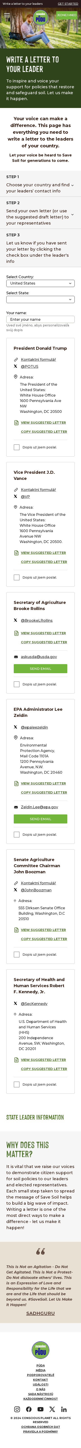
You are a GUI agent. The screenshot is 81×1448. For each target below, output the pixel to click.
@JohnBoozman (36, 890)
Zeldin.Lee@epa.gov (39, 807)
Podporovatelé (40, 1375)
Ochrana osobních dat (40, 1427)
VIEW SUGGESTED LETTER (43, 423)
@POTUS (29, 366)
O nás (40, 1389)
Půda (40, 1365)
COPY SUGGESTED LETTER (44, 432)
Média (40, 1370)
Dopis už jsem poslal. (39, 447)
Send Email (40, 669)
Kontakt (40, 1379)
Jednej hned (66, 15)
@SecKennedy (34, 1004)
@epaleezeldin (34, 727)
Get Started (68, 3)
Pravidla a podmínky (40, 1431)
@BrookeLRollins (37, 620)
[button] (7, 15)
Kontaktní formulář (38, 359)
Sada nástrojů (40, 1394)
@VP (25, 497)
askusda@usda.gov (39, 657)
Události (40, 1384)
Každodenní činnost (40, 1398)
